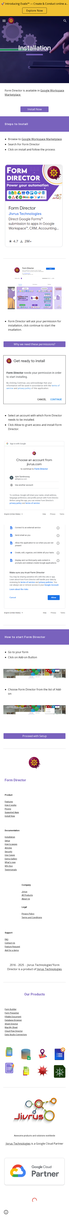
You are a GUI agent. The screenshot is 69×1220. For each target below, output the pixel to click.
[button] (4, 20)
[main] (34, 50)
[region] (34, 8)
